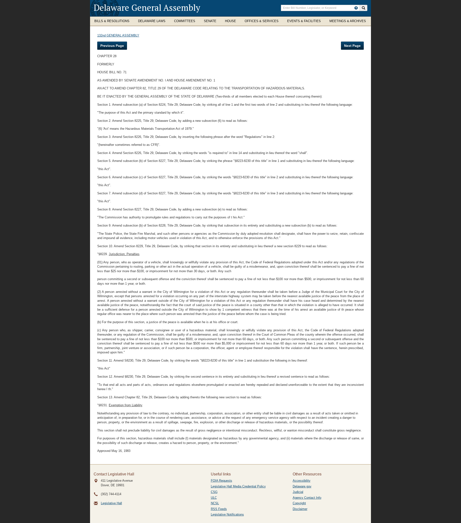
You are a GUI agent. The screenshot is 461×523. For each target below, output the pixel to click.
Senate (210, 21)
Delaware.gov (302, 486)
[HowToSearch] (356, 8)
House (230, 21)
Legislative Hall (111, 503)
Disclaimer (300, 509)
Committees (184, 21)
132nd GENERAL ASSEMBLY (118, 35)
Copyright (299, 503)
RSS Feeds (219, 509)
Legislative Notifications (227, 514)
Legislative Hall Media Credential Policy (238, 486)
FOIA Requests (221, 480)
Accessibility (301, 480)
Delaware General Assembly (147, 7)
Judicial (298, 492)
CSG (214, 492)
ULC (214, 497)
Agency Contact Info (307, 497)
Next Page (352, 46)
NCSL (215, 503)
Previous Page (112, 46)
